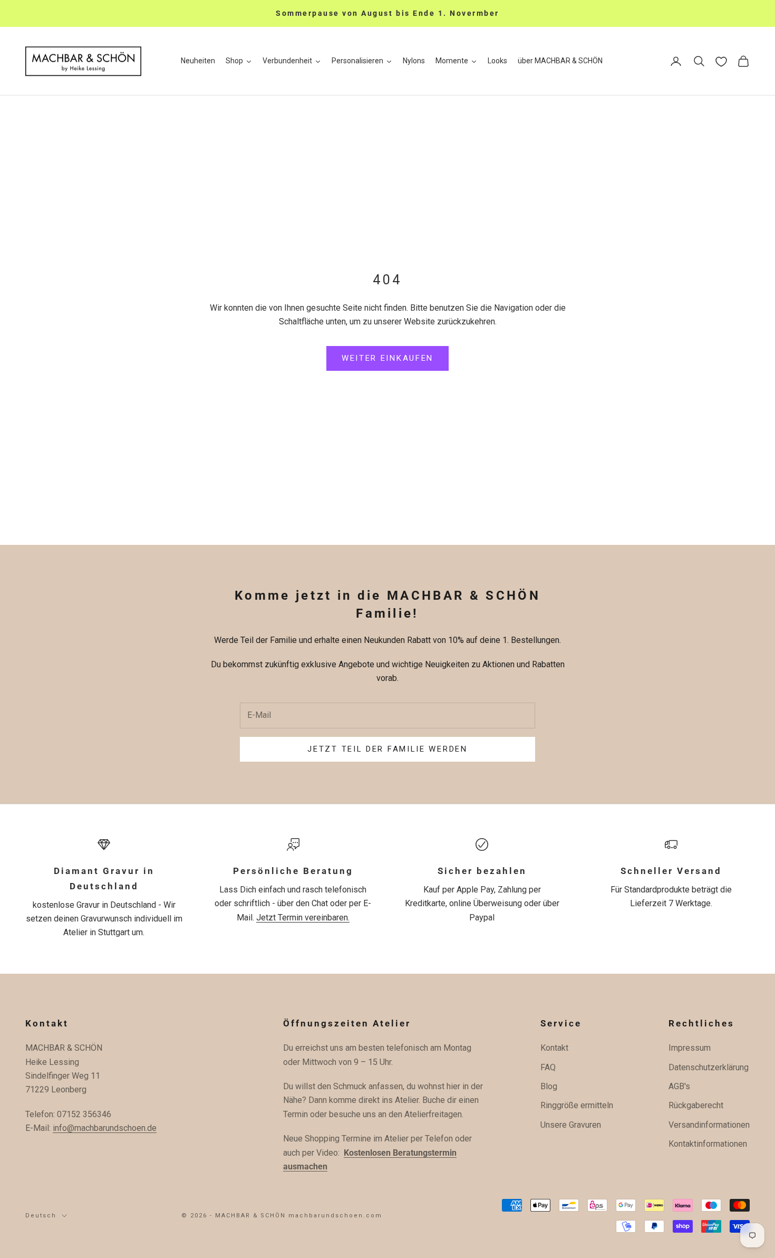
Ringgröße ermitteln (576, 1105)
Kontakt (554, 1048)
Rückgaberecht (696, 1105)
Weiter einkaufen (387, 358)
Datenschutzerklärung (709, 1067)
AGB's (679, 1086)
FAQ (548, 1067)
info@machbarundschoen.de (105, 1128)
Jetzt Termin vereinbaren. (303, 918)
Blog (548, 1086)
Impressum (690, 1048)
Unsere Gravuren (570, 1125)
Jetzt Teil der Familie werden (387, 749)
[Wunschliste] (721, 61)
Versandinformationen (709, 1125)
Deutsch (40, 1215)
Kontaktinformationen (708, 1144)
